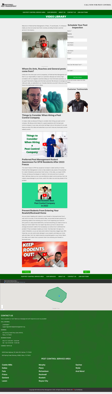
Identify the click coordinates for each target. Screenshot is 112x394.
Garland (5, 378)
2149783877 (6, 324)
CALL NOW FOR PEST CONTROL (97, 5)
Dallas (4, 368)
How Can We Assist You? (74, 64)
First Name (70, 37)
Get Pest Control (77, 77)
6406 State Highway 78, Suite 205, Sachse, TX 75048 (16, 352)
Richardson (44, 371)
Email (69, 58)
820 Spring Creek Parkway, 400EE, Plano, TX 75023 (16, 355)
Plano (41, 368)
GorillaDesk (79, 389)
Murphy (42, 365)
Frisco (4, 374)
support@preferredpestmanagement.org (14, 326)
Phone (69, 53)
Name (69, 31)
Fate (4, 371)
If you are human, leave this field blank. (76, 81)
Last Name (70, 45)
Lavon (4, 381)
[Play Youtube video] (44, 45)
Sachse (79, 365)
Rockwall (43, 374)
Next (87, 272)
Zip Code (70, 70)
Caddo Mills (7, 365)
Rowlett (42, 378)
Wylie (78, 368)
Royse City (43, 381)
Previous (26, 272)
